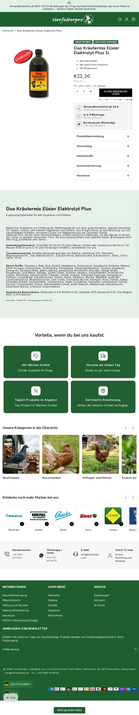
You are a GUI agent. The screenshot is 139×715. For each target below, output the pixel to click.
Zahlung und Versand (15, 605)
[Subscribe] (135, 649)
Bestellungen (101, 595)
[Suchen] (120, 19)
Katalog (52, 600)
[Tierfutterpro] (69, 19)
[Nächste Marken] (133, 497)
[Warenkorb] (133, 19)
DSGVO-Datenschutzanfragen (20, 620)
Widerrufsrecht (11, 600)
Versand (101, 86)
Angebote (54, 610)
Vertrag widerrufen (69, 710)
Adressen (99, 600)
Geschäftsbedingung (15, 595)
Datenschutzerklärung (16, 610)
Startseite (8, 30)
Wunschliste (55, 615)
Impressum (9, 615)
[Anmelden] (127, 19)
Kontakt (52, 605)
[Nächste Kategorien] (133, 428)
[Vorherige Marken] (125, 497)
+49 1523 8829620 (94, 125)
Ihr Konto (99, 605)
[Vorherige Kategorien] (125, 428)
